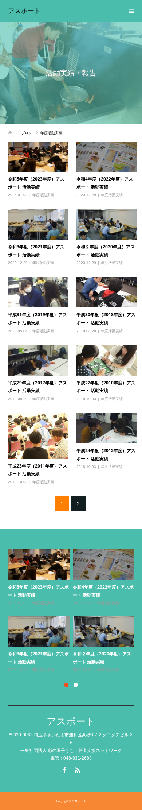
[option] (73, 611)
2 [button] (76, 685)
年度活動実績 (43, 195)
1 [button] (66, 685)
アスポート (24, 11)
